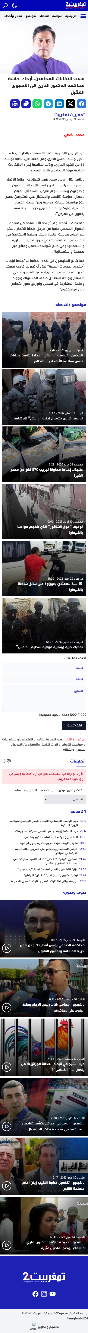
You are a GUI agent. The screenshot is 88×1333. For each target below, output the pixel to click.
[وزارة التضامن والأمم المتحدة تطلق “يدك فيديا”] (44, 869)
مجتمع (30, 16)
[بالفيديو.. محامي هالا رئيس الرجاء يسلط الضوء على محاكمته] (44, 988)
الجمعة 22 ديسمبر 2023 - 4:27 (69, 119)
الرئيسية (70, 16)
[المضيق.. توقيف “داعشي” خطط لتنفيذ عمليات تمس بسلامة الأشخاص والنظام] (44, 339)
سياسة (57, 16)
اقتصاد (44, 16)
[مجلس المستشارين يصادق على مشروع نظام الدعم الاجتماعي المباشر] (44, 851)
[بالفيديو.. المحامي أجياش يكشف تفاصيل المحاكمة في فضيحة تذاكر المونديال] (44, 1107)
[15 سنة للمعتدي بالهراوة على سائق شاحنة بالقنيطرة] (44, 568)
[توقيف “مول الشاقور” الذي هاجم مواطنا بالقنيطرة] (44, 511)
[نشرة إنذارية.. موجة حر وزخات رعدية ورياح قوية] (44, 843)
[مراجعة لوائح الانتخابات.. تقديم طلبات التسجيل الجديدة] (44, 881)
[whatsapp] (37, 103)
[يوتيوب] (52, 1294)
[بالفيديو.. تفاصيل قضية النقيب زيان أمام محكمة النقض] (44, 1166)
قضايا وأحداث (12, 16)
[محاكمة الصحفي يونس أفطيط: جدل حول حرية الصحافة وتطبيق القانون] (44, 928)
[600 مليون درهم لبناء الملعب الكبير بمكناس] (44, 837)
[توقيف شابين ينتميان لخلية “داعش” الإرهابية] (44, 397)
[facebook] (81, 103)
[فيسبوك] (35, 1294)
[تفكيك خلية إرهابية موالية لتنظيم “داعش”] (44, 625)
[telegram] (48, 103)
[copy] (26, 103)
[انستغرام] (44, 1294)
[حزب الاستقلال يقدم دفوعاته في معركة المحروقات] (44, 831)
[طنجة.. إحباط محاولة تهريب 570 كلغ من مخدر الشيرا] (44, 454)
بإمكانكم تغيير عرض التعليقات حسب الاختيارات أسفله (50, 790)
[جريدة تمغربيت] (76, 5)
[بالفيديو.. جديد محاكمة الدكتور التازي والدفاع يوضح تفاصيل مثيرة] (44, 1226)
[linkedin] (59, 103)
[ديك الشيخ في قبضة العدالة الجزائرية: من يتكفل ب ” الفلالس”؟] (44, 1047)
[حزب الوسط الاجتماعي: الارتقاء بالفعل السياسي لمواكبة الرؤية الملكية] (44, 823)
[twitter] (70, 103)
